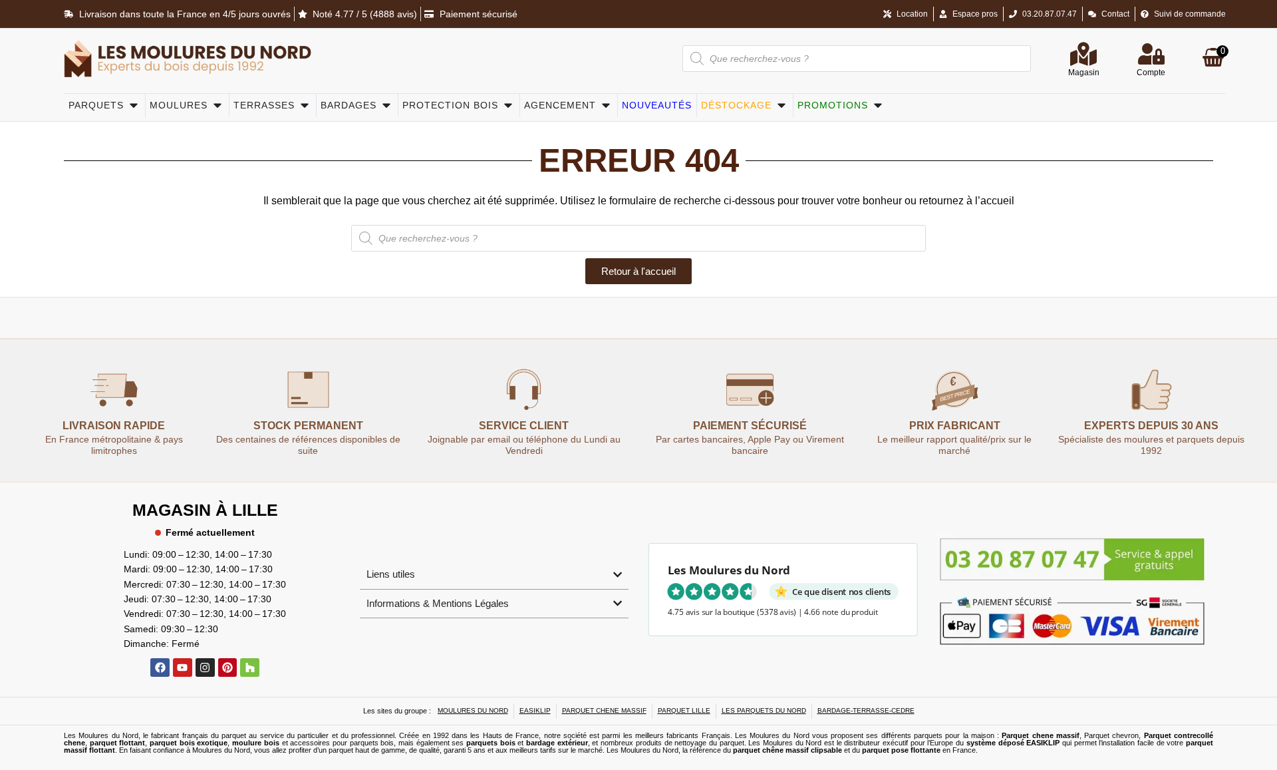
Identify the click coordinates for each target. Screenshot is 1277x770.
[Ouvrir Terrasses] (304, 105)
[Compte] (1151, 54)
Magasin (1083, 72)
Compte (1151, 72)
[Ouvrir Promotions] (878, 105)
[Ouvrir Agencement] (606, 105)
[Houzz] (249, 667)
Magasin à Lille (205, 509)
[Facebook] (160, 667)
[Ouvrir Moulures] (217, 105)
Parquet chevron (1111, 735)
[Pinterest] (227, 667)
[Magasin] (1083, 54)
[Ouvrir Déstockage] (781, 105)
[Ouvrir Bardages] (386, 105)
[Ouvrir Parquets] (133, 105)
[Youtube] (182, 667)
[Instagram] (205, 667)
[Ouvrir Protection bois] (508, 105)
